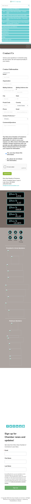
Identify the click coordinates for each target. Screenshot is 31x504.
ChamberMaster (13, 500)
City (4, 96)
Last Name (8, 466)
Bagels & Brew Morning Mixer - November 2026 (17, 18)
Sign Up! (15, 488)
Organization (6, 81)
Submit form (7, 173)
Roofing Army (5, 28)
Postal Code (6, 102)
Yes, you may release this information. (14, 153)
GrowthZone (19, 499)
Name (5, 74)
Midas (3, 36)
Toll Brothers (5, 31)
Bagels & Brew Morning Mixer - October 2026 (16, 11)
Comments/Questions (9, 122)
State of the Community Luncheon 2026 (16, 14)
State (17, 96)
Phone (5, 109)
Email (17, 109)
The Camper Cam (6, 38)
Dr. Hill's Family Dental (8, 41)
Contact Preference (9, 115)
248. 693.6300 (7, 383)
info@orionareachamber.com (11, 185)
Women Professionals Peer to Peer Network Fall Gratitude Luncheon (17, 22)
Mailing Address (7, 87)
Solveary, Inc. (5, 33)
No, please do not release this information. (14, 159)
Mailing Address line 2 (22, 88)
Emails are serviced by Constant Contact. (15, 482)
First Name (8, 458)
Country (18, 102)
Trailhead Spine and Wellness (9, 25)
